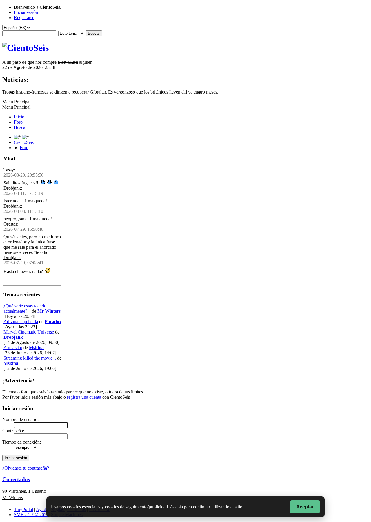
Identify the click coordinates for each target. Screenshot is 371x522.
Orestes (10, 223)
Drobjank (12, 188)
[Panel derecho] (18, 137)
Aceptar (305, 506)
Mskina (36, 347)
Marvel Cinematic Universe (28, 331)
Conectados (16, 479)
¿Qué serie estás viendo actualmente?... (24, 308)
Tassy (8, 169)
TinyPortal (23, 509)
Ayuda (42, 509)
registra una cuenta (84, 397)
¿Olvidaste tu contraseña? (25, 468)
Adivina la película (20, 321)
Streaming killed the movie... (29, 358)
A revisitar (12, 347)
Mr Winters (49, 311)
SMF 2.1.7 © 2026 (31, 514)
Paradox (53, 321)
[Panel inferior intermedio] (25, 137)
